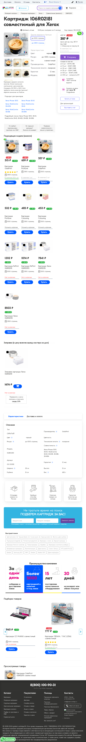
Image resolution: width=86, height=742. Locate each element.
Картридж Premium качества (15, 545)
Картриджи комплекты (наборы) (58, 545)
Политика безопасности (51, 707)
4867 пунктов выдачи (71, 81)
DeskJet (9, 552)
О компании (28, 697)
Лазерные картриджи (10, 700)
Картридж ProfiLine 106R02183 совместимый (26, 167)
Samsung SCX (18, 552)
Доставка (7, 2)
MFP (26, 552)
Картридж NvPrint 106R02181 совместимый (12, 267)
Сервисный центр (9, 717)
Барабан (43, 545)
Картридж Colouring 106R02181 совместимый (43, 217)
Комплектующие (30, 548)
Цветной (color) (11, 537)
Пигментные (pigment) (30, 541)
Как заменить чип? (50, 720)
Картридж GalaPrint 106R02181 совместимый (43, 167)
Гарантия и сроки (29, 715)
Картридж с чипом (45, 541)
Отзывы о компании (30, 712)
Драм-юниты (42, 548)
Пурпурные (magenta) (13, 541)
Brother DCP (41, 552)
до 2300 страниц (38, 43)
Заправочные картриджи (14, 548)
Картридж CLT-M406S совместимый (20, 636)
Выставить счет (69, 108)
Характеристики (15, 416)
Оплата (17, 2)
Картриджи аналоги (10, 709)
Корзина (75, 8)
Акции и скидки (29, 709)
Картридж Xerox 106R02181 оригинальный (44, 267)
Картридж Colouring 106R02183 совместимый (26, 217)
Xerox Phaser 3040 (28, 101)
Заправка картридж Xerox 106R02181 (15, 373)
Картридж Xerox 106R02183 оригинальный (11, 317)
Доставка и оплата (34, 416)
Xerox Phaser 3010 (11, 101)
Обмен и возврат (49, 713)
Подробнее (70, 91)
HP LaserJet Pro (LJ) (66, 548)
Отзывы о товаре (29, 706)
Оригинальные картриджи (12, 706)
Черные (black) (23, 537)
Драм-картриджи (53, 552)
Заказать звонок (68, 520)
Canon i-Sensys (53, 548)
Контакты (36, 2)
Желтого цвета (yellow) (59, 537)
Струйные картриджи (10, 703)
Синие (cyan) (34, 537)
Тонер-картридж (32, 545)
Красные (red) (45, 537)
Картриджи (7, 697)
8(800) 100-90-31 (43, 685)
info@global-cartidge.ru (70, 701)
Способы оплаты (29, 703)
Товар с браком (49, 710)
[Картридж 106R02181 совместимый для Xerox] (16, 44)
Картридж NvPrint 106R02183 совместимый (28, 267)
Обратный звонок (74, 706)
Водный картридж (59, 541)
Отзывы (27, 2)
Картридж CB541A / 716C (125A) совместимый (58, 637)
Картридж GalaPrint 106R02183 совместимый (10, 167)
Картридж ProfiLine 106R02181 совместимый (10, 217)
